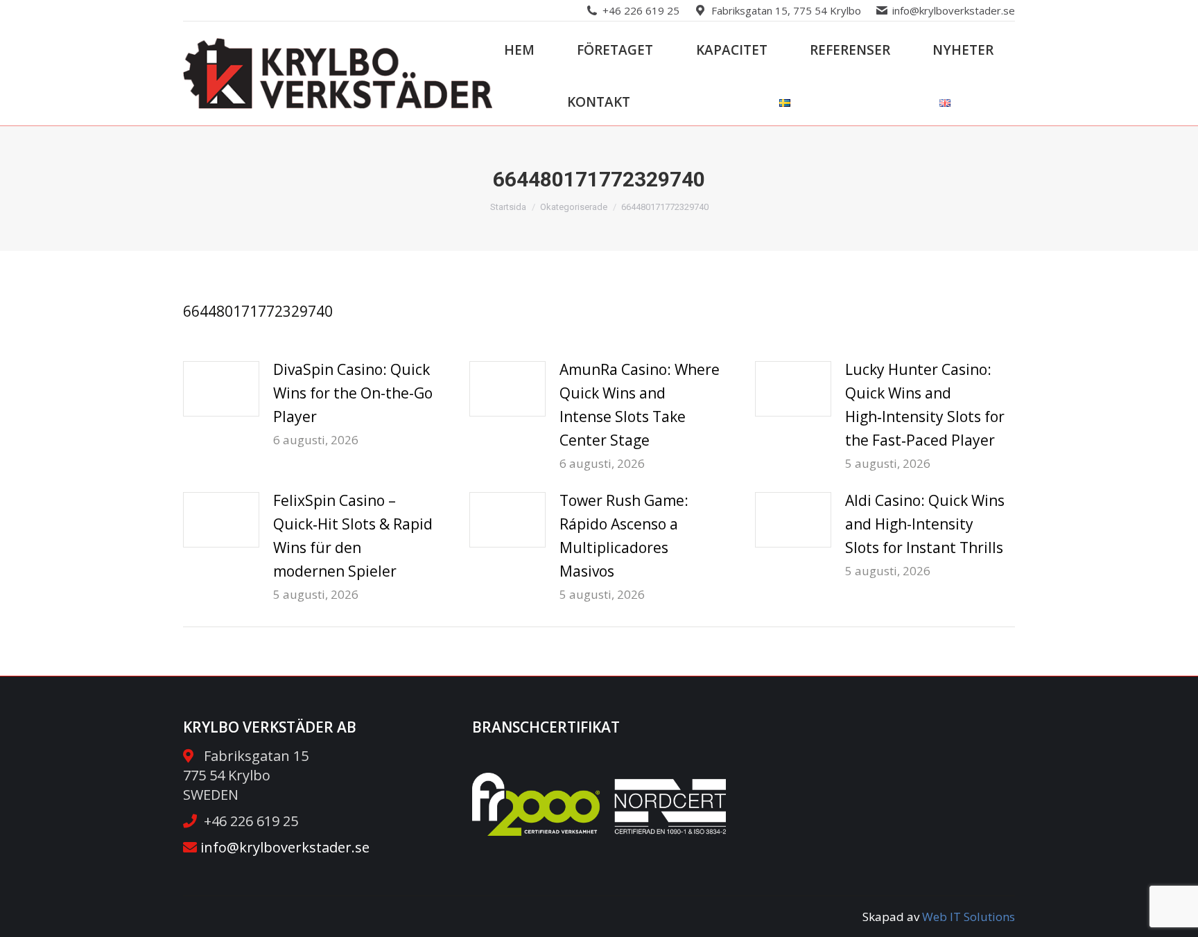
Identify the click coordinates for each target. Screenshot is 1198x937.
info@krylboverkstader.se (953, 10)
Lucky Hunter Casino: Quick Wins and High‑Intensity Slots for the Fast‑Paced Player (925, 405)
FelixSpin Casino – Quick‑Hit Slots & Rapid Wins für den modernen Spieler (353, 536)
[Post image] (221, 389)
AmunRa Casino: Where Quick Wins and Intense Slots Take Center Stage (639, 405)
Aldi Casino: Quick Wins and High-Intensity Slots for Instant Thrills (925, 524)
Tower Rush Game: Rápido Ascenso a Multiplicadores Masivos (623, 536)
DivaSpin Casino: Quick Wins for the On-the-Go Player (353, 393)
